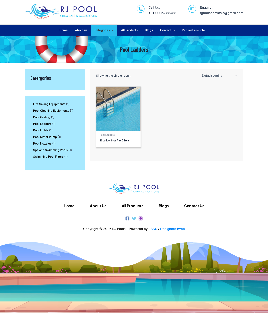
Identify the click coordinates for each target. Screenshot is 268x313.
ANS (153, 229)
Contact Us (194, 205)
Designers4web (172, 229)
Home (63, 30)
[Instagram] (140, 218)
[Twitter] (134, 218)
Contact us (167, 30)
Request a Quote (193, 30)
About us (81, 30)
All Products (129, 30)
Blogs (149, 30)
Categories (102, 30)
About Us (98, 205)
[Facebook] (127, 218)
